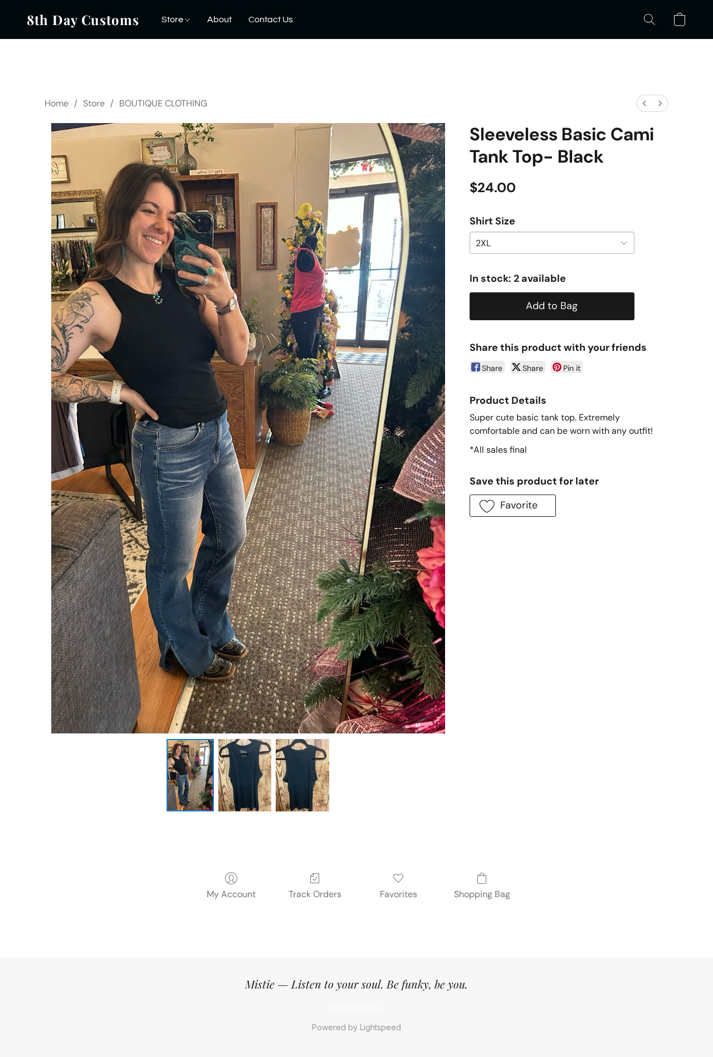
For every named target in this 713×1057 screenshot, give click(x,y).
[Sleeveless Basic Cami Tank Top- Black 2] (302, 775)
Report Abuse (356, 1007)
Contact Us (270, 19)
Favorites (398, 894)
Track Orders (315, 894)
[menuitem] (644, 103)
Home (57, 103)
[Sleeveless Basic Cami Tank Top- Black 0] (190, 775)
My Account (231, 894)
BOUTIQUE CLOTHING (163, 103)
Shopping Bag (482, 894)
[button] (83, 19)
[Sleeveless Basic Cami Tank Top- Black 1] (245, 775)
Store (173, 19)
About (219, 19)
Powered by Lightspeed (356, 1027)
